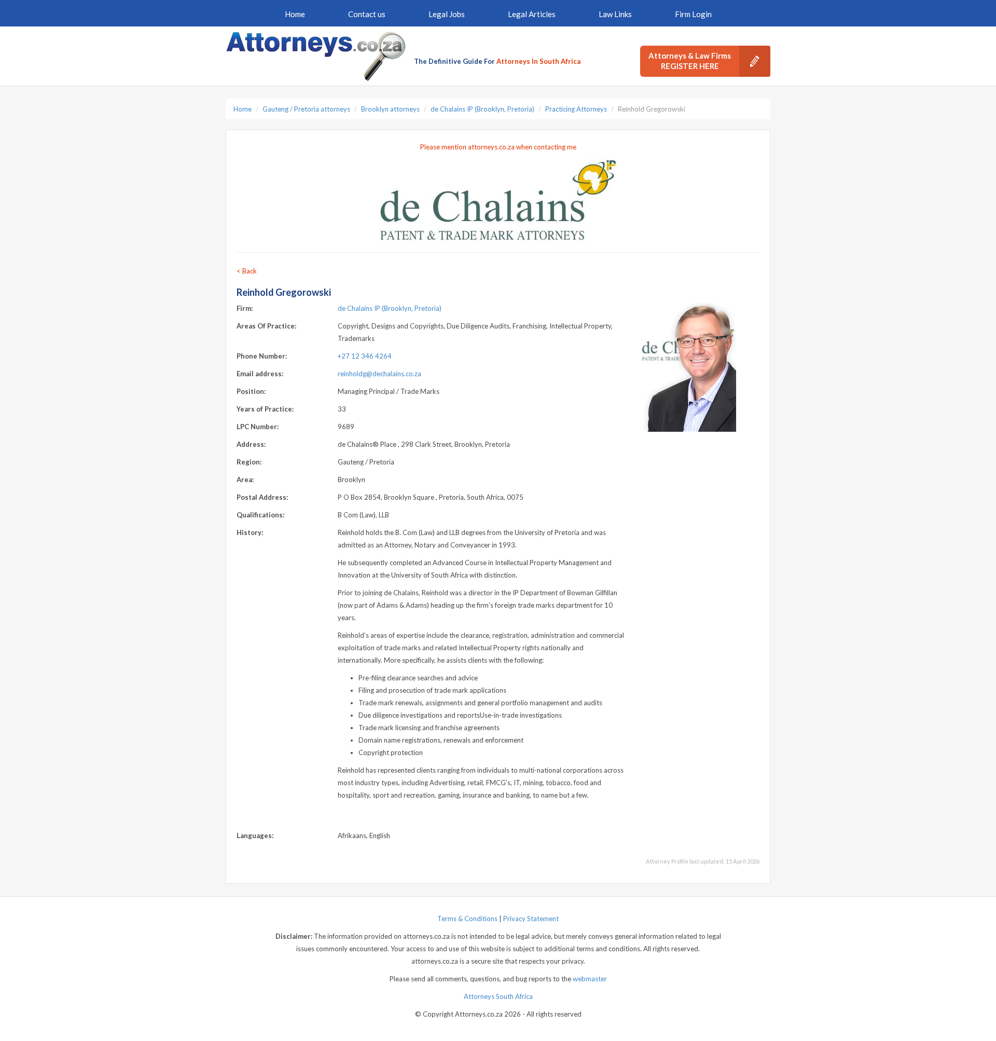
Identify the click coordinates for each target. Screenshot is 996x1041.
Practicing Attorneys (576, 109)
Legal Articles (532, 14)
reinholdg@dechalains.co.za (379, 373)
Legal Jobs (446, 14)
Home (295, 14)
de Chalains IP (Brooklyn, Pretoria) (482, 109)
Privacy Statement (531, 918)
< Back (247, 271)
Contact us (366, 14)
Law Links (615, 14)
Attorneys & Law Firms (689, 61)
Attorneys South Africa (498, 996)
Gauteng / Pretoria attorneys (306, 109)
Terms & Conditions (467, 918)
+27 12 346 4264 (365, 356)
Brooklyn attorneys (390, 109)
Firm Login (693, 14)
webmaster (590, 979)
